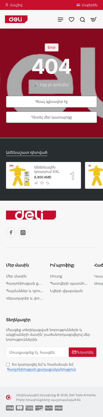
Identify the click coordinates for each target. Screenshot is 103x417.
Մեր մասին (17, 265)
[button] (36, 183)
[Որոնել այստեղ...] (82, 19)
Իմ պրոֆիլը (62, 265)
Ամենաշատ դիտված (26, 152)
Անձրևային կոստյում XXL (47, 169)
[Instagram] (23, 232)
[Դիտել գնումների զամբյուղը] (93, 19)
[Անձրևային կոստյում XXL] (19, 175)
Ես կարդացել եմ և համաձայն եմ (41, 366)
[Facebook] (11, 232)
